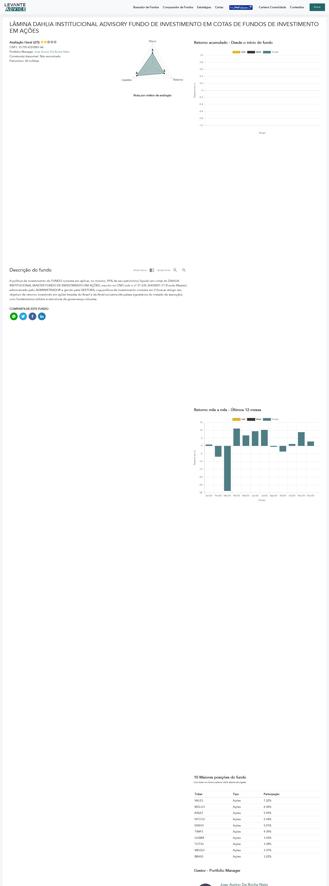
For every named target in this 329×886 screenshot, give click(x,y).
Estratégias (204, 7)
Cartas (219, 7)
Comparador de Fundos (178, 7)
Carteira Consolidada (272, 7)
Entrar (317, 7)
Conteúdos (297, 7)
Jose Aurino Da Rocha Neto (52, 52)
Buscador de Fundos (146, 7)
